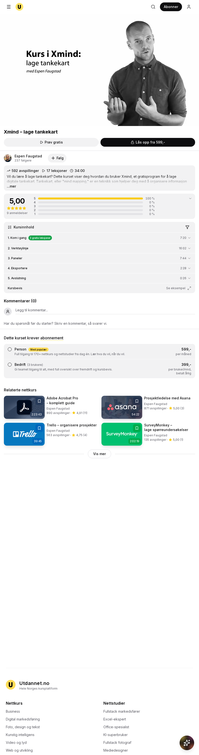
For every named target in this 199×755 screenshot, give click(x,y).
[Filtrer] (187, 227)
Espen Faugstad (28, 156)
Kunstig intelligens (20, 735)
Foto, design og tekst (23, 727)
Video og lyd (16, 742)
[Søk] (153, 6)
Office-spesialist (116, 727)
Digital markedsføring (23, 719)
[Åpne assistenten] (187, 743)
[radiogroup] (99, 361)
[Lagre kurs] (39, 401)
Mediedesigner (115, 750)
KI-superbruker (115, 735)
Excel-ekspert (114, 719)
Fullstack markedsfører (121, 711)
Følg (60, 158)
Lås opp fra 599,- (150, 142)
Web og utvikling (19, 750)
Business (13, 711)
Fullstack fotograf (117, 742)
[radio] (10, 349)
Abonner (171, 7)
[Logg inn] (188, 6)
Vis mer (99, 454)
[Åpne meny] (9, 7)
